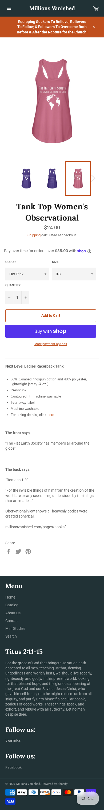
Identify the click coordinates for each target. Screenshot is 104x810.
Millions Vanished (52, 8)
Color (10, 262)
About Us (13, 613)
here (50, 415)
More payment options (50, 344)
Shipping (34, 235)
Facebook (13, 767)
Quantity (13, 285)
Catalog (11, 605)
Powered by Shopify (54, 784)
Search (11, 636)
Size (55, 262)
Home (10, 597)
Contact (12, 621)
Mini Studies (15, 628)
